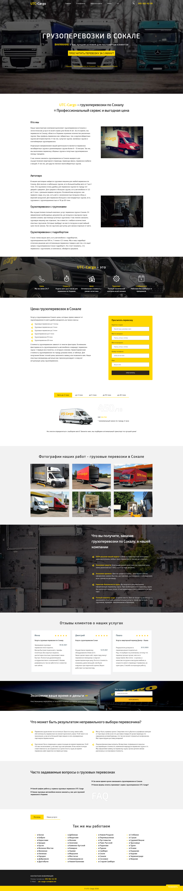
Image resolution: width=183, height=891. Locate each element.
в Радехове (103, 845)
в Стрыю (132, 837)
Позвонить (173, 886)
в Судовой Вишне (136, 840)
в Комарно (72, 848)
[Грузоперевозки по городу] (133, 504)
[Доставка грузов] (49, 504)
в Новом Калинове (76, 861)
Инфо (109, 3)
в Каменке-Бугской (76, 845)
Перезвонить (134, 699)
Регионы (37, 817)
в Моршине (73, 853)
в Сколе (101, 853)
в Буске (40, 845)
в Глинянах (42, 853)
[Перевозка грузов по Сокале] (133, 476)
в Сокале (102, 856)
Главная (68, 3)
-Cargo (38, 3)
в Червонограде (136, 856)
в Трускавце (134, 843)
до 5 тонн (92, 395)
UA (118, 3)
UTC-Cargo (90, 889)
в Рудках (102, 848)
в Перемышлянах (106, 837)
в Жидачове (73, 837)
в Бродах (41, 843)
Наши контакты (96, 3)
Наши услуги (52, 817)
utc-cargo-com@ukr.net (47, 881)
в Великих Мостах (45, 848)
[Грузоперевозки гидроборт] (91, 476)
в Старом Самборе (106, 861)
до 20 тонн (121, 395)
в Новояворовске (75, 859)
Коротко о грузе (117, 325)
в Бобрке (41, 837)
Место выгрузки (117, 342)
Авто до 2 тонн (63, 395)
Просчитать (130, 373)
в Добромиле (43, 859)
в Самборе (103, 851)
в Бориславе (42, 840)
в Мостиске (73, 856)
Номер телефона (117, 351)
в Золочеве (73, 843)
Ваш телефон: (120, 689)
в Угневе (132, 848)
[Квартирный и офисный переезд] (91, 504)
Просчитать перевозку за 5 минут (91, 53)
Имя (113, 360)
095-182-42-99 (145, 3)
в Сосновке (103, 859)
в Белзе (40, 835)
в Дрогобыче (43, 861)
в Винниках (42, 851)
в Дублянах (73, 835)
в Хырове (133, 853)
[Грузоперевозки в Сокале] (49, 476)
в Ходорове (134, 851)
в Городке (41, 856)
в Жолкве (72, 840)
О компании (80, 3)
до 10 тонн (107, 395)
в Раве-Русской (105, 843)
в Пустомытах (104, 840)
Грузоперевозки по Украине (84, 66)
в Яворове (133, 859)
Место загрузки (117, 334)
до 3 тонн (79, 395)
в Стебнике (134, 835)
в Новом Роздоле (106, 835)
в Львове (72, 851)
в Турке (132, 845)
